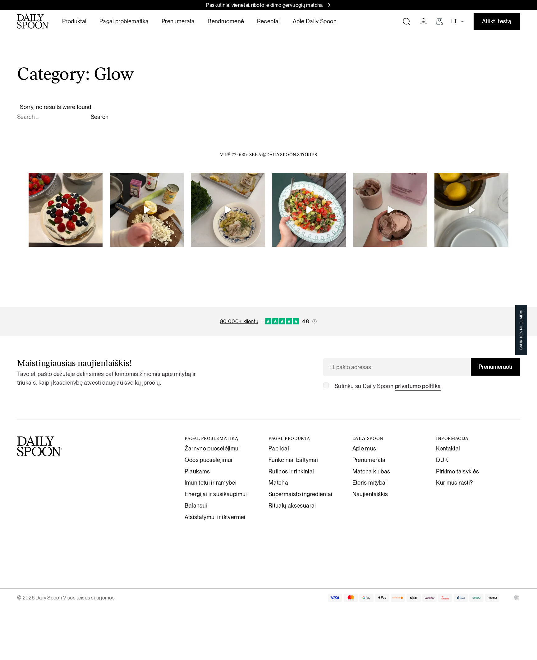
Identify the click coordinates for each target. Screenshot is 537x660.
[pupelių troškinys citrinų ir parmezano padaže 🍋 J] (228, 210)
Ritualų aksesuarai (292, 505)
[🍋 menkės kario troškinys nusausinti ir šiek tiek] (147, 210)
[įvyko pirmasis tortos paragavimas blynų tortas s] (66, 210)
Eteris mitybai (369, 482)
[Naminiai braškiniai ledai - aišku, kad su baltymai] (390, 210)
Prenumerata (178, 21)
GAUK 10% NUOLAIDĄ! (521, 330)
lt (454, 21)
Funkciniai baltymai (293, 459)
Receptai (268, 21)
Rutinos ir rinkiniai (291, 471)
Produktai (74, 21)
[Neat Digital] (517, 597)
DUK (442, 459)
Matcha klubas (371, 471)
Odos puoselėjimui (208, 459)
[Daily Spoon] (33, 21)
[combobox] (53, 117)
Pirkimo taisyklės (457, 471)
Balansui (196, 505)
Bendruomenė (226, 21)
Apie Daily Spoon (315, 21)
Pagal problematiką (124, 21)
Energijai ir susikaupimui (216, 493)
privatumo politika (418, 385)
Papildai (278, 448)
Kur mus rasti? (454, 482)
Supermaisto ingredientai (300, 493)
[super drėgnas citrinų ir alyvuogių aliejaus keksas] (471, 210)
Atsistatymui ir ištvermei (215, 516)
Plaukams (197, 471)
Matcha (278, 482)
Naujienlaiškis (370, 493)
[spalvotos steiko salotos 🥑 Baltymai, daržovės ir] (309, 210)
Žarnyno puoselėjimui (212, 448)
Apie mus (364, 448)
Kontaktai (448, 448)
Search (99, 116)
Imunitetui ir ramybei (210, 482)
